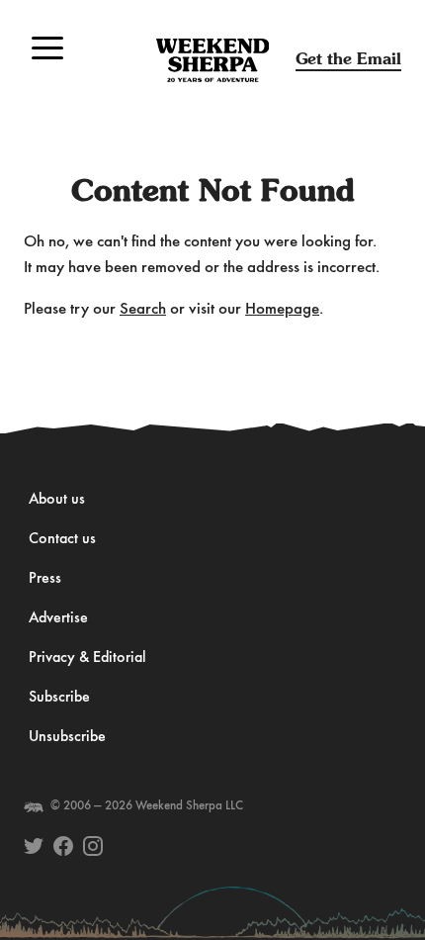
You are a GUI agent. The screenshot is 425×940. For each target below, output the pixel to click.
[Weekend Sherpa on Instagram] (93, 846)
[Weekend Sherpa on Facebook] (63, 846)
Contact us (62, 539)
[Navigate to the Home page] (213, 60)
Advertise (58, 618)
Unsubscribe (67, 737)
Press (45, 579)
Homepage (282, 309)
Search (143, 309)
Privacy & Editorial (87, 658)
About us (57, 500)
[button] (47, 47)
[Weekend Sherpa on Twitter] (33, 846)
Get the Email (348, 59)
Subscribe (59, 697)
